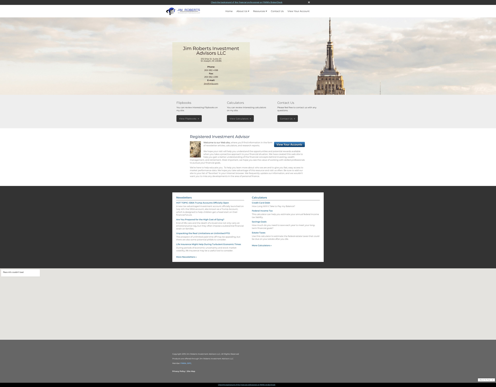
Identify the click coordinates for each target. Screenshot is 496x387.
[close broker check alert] (309, 2)
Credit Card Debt (261, 203)
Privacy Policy (178, 371)
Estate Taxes (258, 232)
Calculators (259, 197)
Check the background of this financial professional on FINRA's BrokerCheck (246, 2)
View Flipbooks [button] (187, 118)
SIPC (189, 363)
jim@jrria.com (211, 83)
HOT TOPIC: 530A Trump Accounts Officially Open (202, 203)
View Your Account (298, 11)
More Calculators (262, 245)
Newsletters (184, 197)
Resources (259, 11)
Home (229, 11)
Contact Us (277, 11)
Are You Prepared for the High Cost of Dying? (200, 219)
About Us (242, 11)
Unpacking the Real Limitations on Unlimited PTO (203, 233)
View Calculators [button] (239, 118)
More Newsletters (186, 257)
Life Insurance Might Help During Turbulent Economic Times (208, 244)
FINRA (183, 363)
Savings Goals (259, 222)
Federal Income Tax (262, 211)
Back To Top (485, 380)
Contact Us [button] (286, 118)
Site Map (191, 371)
